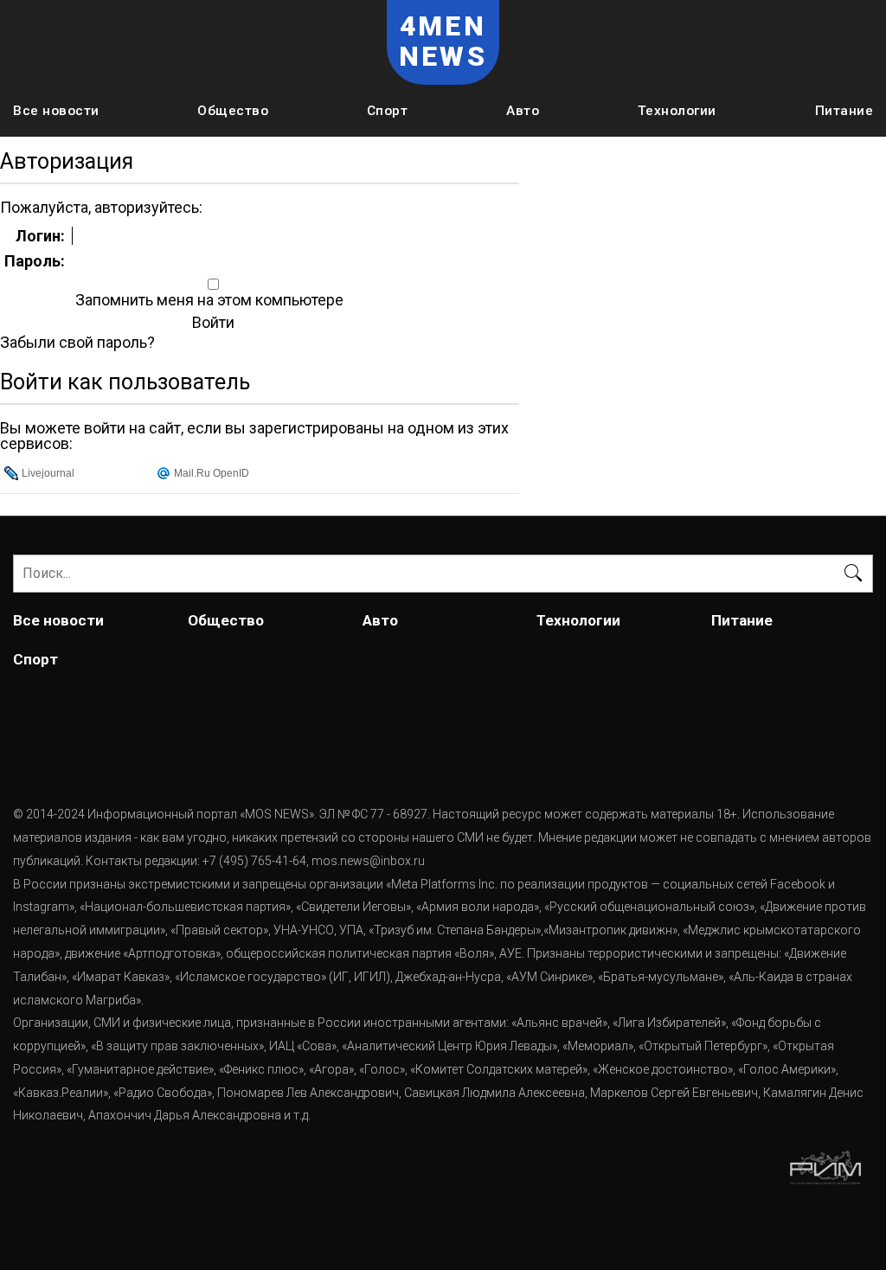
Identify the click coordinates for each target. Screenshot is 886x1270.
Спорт (387, 111)
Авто (522, 111)
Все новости (56, 111)
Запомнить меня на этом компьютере (207, 300)
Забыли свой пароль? (77, 342)
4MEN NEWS (443, 41)
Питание (844, 111)
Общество (232, 111)
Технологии (677, 111)
